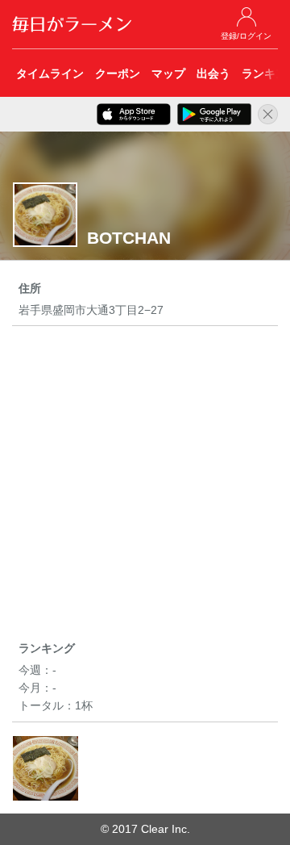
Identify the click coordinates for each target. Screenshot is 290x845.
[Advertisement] (145, 486)
